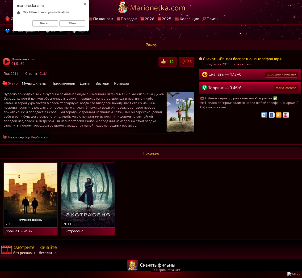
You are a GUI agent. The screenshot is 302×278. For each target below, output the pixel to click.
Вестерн (102, 83)
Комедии (121, 83)
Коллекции (189, 19)
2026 (149, 19)
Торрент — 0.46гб (251, 88)
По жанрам (103, 19)
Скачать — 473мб (252, 74)
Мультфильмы (34, 83)
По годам (129, 19)
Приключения (63, 83)
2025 (166, 19)
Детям (85, 83)
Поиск (212, 19)
